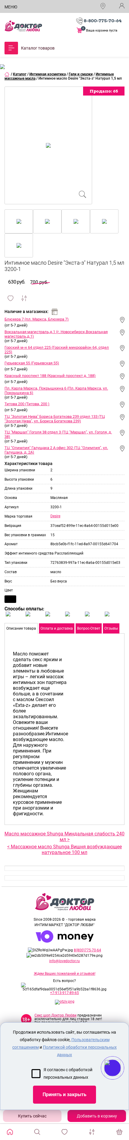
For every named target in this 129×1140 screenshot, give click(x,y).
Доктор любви (23, 26)
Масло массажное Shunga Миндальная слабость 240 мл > (64, 836)
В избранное (10, 298)
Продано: (104, 91)
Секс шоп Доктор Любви (55, 1015)
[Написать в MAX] (120, 1080)
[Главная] (7, 74)
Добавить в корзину (97, 1116)
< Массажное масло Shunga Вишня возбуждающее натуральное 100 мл (64, 849)
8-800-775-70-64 (103, 20)
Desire (55, 516)
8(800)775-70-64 (87, 950)
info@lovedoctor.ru (64, 961)
